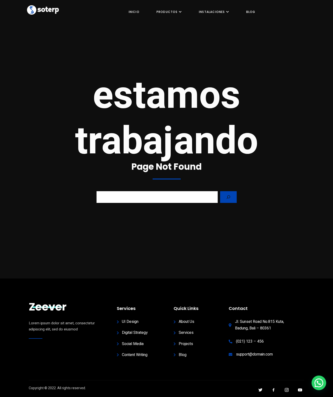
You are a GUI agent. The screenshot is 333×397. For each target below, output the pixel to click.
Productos (167, 12)
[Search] (228, 197)
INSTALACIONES (212, 12)
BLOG (250, 12)
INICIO (134, 12)
